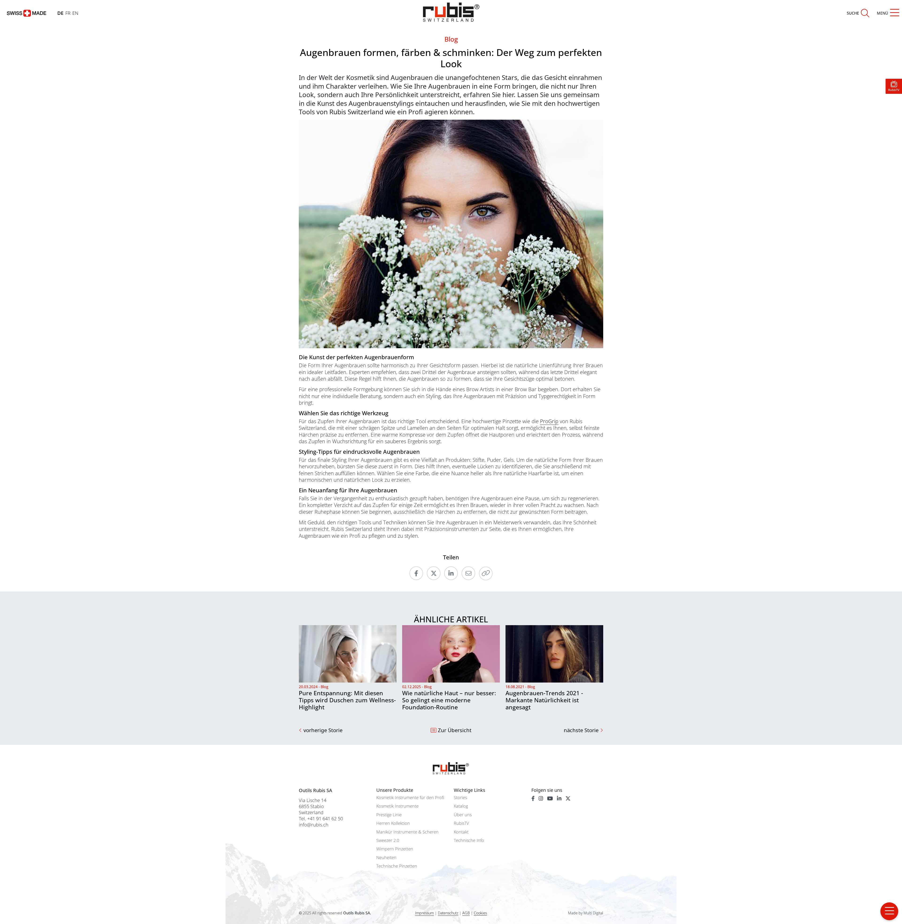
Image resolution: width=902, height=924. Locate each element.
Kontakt (461, 832)
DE (60, 13)
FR (67, 13)
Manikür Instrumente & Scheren (407, 832)
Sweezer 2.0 (387, 840)
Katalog (461, 806)
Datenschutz (448, 913)
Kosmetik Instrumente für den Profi (410, 797)
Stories (460, 797)
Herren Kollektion (393, 823)
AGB (466, 913)
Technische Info (469, 840)
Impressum (424, 913)
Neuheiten (386, 857)
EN (75, 13)
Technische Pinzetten (396, 866)
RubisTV (461, 823)
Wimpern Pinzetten (394, 849)
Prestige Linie (389, 814)
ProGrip (549, 421)
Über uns (463, 814)
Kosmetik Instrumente (397, 806)
